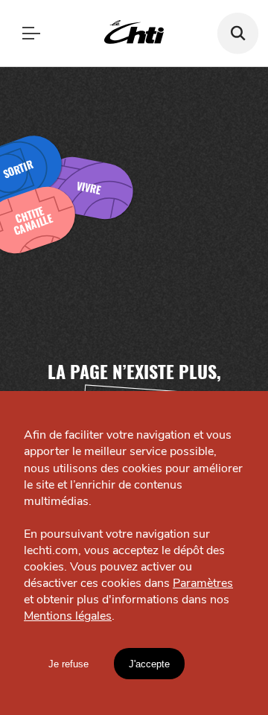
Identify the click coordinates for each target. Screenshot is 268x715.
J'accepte (149, 664)
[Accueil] (134, 33)
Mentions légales (68, 616)
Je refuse (68, 664)
